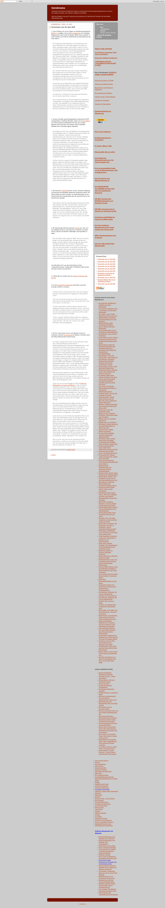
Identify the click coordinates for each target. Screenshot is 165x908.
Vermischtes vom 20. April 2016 (106, 284)
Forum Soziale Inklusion (101, 760)
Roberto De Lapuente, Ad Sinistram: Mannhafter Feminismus (106, 552)
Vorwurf (77, 228)
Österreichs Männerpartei (102, 787)
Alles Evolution (99, 766)
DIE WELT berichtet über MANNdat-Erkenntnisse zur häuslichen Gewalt (104, 201)
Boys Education (99, 800)
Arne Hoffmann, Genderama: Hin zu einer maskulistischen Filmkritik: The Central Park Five (108, 593)
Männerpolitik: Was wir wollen (105, 152)
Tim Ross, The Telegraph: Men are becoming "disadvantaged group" (107, 606)
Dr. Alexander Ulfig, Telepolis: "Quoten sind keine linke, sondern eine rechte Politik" (108, 456)
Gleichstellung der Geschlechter (104, 825)
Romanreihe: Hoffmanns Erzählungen (106, 58)
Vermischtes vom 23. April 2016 (106, 268)
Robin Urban (98, 773)
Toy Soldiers (98, 816)
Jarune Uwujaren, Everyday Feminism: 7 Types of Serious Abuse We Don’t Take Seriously (107, 752)
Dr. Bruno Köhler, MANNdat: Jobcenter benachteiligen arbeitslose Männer (106, 435)
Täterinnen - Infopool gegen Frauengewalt (106, 791)
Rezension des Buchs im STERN (104, 80)
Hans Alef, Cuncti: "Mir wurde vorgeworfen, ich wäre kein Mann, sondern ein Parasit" (108, 519)
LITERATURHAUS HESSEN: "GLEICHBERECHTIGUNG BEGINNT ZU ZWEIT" (105, 63)
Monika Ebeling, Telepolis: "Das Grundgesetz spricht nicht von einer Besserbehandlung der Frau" (108, 478)
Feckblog (97, 815)
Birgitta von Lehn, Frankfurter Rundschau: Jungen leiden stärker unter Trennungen (108, 415)
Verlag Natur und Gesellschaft (103, 771)
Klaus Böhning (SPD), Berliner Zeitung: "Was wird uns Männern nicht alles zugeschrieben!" (108, 494)
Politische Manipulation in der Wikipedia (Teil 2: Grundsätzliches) (107, 842)
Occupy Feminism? (104, 683)
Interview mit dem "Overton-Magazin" (105, 97)
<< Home (53, 455)
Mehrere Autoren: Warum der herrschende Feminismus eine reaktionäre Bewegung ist (107, 346)
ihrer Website (86, 121)
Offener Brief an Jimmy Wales (107, 846)
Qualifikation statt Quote (101, 784)
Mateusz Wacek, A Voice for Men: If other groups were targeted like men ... (108, 653)
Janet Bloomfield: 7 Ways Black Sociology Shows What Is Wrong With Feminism (108, 648)
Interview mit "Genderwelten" (103, 104)
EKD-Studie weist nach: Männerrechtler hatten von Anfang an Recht (108, 703)
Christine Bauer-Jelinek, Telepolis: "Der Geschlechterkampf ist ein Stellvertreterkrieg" (108, 509)
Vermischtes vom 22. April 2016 (106, 271)
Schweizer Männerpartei (101, 786)
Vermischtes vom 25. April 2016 (106, 264)
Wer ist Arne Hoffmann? (103, 132)
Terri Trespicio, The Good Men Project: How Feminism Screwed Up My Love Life (108, 736)
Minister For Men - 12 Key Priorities (105, 798)
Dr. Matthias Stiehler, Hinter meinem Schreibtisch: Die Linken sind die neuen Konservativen (108, 377)
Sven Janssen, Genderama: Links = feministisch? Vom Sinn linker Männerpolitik (108, 310)
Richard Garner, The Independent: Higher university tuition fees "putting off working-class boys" (108, 617)
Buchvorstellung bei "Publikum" (103, 93)
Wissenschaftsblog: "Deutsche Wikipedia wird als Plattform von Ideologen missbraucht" (107, 867)
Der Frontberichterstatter (101, 775)
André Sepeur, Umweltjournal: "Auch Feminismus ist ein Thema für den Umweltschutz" (108, 532)
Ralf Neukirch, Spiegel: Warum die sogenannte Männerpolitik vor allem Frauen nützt (108, 426)
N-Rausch (97, 797)
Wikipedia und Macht (104, 855)
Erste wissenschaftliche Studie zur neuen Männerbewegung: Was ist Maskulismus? (106, 170)
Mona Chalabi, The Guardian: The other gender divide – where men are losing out (108, 612)
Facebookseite (76, 33)
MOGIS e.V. (54, 33)
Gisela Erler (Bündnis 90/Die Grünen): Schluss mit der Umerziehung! (106, 489)
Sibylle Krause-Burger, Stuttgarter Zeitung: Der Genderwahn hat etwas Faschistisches (108, 371)
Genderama (58, 7)
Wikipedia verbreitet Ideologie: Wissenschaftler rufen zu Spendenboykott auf (107, 885)
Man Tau (97, 762)
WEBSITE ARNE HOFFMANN (103, 49)
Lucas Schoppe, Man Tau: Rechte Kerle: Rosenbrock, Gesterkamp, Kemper (108, 575)
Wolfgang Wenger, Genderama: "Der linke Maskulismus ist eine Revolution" (107, 319)
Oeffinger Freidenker (100, 813)
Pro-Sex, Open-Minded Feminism (104, 822)
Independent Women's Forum (103, 824)
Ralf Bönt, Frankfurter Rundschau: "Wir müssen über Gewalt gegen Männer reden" (108, 406)
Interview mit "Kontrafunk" (102, 100)
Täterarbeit (98, 793)
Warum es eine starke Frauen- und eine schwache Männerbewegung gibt (108, 712)
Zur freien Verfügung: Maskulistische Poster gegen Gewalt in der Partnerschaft (104, 227)
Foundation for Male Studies (102, 804)
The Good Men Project (101, 805)
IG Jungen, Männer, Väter (103, 146)
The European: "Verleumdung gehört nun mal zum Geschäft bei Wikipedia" (108, 873)
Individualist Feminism (101, 818)
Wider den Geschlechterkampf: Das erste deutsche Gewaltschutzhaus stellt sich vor (108, 698)
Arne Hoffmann (105, 29)
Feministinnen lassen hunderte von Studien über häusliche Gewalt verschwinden (107, 851)
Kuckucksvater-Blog (100, 768)
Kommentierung (68, 335)
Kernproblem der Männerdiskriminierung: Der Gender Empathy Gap (104, 160)
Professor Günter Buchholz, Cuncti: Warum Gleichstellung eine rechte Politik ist (108, 462)
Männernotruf (98, 795)
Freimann (97, 811)
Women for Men (99, 807)
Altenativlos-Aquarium (101, 769)
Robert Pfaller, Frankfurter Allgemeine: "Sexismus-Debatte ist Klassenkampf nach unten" (107, 503)
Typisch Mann (99, 809)
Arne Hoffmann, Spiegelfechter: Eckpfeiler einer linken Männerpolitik (107, 305)
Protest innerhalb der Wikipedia (107, 847)
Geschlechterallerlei (100, 764)
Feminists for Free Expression (103, 820)
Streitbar (97, 782)
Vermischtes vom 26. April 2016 (106, 261)
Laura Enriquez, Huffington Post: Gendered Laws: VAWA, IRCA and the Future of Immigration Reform (108, 637)
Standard (64, 190)
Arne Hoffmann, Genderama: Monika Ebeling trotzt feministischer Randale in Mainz (107, 483)
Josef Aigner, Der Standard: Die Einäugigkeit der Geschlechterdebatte (107, 352)
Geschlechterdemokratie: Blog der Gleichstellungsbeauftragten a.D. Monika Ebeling (106, 778)
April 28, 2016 (71, 449)
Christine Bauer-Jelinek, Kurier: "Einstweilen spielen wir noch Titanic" (107, 514)
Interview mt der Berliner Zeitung (104, 84)
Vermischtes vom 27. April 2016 (106, 259)
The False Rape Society (101, 802)
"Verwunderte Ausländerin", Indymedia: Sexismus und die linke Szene (107, 382)
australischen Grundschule (65, 285)
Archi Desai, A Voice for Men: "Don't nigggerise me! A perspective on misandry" (107, 642)
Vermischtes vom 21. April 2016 (106, 277)
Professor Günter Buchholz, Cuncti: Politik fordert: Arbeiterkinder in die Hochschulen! (108, 447)
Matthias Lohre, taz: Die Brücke (107, 422)
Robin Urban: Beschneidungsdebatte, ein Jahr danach (107, 581)
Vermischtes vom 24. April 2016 (106, 266)
